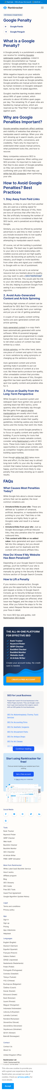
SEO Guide (7, 886)
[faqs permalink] (2, 480)
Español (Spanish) (10, 949)
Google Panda (16, 26)
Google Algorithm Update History (16, 896)
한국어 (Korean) (9, 1033)
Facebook (5, 814)
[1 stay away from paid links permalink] (2, 198)
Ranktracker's (23, 441)
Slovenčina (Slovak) (11, 1022)
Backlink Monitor (9, 848)
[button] (42, 8)
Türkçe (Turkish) (9, 977)
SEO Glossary (8, 883)
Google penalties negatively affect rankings (23, 128)
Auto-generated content (14, 327)
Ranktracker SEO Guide (14, 618)
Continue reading (23, 749)
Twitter (31, 814)
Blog (5, 879)
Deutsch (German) (10, 946)
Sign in (18, 779)
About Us (7, 1050)
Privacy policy (8, 910)
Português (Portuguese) (12, 970)
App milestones (9, 930)
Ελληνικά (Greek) (10, 994)
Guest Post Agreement (12, 893)
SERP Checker (9, 838)
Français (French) (10, 953)
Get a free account (23, 774)
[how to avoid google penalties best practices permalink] (2, 182)
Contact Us (7, 1046)
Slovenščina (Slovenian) (12, 1026)
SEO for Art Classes (15, 741)
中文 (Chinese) (9, 981)
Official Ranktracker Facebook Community (22, 814)
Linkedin (39, 814)
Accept (8, 1086)
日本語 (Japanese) (10, 960)
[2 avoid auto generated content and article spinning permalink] (2, 295)
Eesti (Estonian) (9, 998)
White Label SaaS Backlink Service (17, 869)
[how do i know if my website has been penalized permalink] (2, 554)
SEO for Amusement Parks (17, 732)
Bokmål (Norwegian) (11, 1036)
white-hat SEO (22, 457)
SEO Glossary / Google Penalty (13, 15)
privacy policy (24, 1077)
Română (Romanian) (11, 1019)
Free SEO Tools (9, 889)
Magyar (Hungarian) (11, 1005)
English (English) (9, 942)
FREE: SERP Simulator (11, 859)
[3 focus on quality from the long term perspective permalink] (2, 390)
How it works (8, 872)
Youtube (14, 814)
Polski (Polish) (8, 967)
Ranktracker (13, 7)
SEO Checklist (8, 852)
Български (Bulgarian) (12, 984)
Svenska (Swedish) (10, 974)
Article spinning (10, 349)
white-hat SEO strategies (14, 173)
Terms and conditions (11, 906)
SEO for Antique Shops (16, 737)
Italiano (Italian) (9, 956)
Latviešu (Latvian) (10, 1015)
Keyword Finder (9, 834)
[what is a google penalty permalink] (2, 40)
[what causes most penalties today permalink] (2, 487)
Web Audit (7, 841)
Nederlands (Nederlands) (13, 963)
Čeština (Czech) (9, 988)
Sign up (6, 923)
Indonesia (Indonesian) (12, 1008)
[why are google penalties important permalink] (2, 116)
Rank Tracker (8, 831)
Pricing (6, 927)
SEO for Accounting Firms (17, 722)
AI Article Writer (9, 855)
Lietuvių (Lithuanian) (11, 1012)
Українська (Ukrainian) (12, 1029)
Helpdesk (7, 933)
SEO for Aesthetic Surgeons (18, 727)
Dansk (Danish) (9, 991)
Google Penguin (17, 32)
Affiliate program (10, 876)
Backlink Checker (10, 845)
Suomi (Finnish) (9, 1001)
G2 (5, 820)
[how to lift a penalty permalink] (2, 579)
